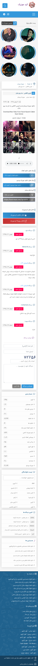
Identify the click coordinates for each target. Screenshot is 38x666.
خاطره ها (30, 423)
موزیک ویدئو (29, 466)
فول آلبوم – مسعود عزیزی (28, 653)
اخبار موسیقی (29, 404)
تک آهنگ (30, 419)
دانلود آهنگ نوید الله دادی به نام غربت (23, 565)
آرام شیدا (30, 498)
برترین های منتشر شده (29, 612)
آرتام (14, 498)
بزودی (31, 414)
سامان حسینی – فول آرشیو (28, 634)
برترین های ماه (29, 409)
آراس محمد (30, 493)
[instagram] (8, 14)
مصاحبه (31, 461)
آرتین (32, 502)
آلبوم (32, 400)
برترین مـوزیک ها (7, 23)
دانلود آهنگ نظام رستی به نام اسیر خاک (23, 560)
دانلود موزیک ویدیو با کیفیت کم (13, 185)
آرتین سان (13, 502)
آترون (14, 484)
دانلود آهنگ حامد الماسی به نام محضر (24, 598)
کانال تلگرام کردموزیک (18, 215)
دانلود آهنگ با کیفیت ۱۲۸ (11, 175)
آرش (32, 507)
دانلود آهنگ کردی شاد (27, 428)
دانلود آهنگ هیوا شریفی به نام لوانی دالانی (23, 595)
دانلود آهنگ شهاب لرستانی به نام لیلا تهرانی (23, 601)
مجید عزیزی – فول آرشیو (28, 641)
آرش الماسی (12, 507)
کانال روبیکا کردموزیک (17, 221)
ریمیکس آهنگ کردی (27, 437)
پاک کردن (16, 386)
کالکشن (31, 452)
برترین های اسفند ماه (29, 621)
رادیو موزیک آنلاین (28, 433)
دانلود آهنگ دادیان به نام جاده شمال (24, 551)
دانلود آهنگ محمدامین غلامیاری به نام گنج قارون (21, 546)
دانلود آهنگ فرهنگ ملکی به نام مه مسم (23, 556)
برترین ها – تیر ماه (30, 615)
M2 (34, 484)
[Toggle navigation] (33, 14)
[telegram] (4, 14)
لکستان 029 (24, 263)
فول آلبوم (30, 447)
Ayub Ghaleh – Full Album (27, 644)
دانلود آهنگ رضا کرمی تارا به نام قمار (18, 526)
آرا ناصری (13, 488)
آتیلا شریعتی (29, 488)
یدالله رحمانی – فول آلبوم (28, 647)
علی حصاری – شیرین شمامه (22, 534)
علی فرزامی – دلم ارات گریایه (20, 518)
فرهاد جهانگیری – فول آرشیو (27, 637)
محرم (31, 456)
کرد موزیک (29, 84)
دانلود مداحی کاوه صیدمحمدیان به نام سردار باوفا (14, 530)
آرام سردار (13, 493)
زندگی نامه (30, 442)
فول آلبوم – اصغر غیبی (29, 650)
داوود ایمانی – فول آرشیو (28, 631)
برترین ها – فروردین (30, 618)
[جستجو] (4, 5)
